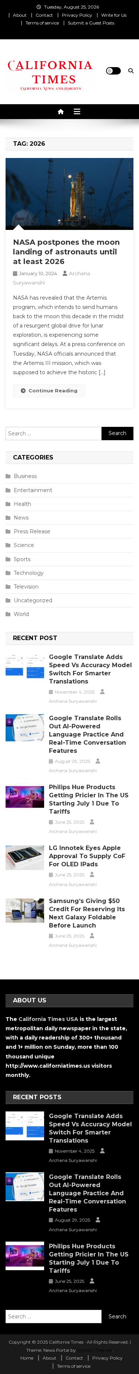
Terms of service (42, 23)
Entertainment (33, 490)
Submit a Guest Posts (91, 23)
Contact (44, 15)
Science (24, 545)
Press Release (32, 531)
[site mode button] (113, 71)
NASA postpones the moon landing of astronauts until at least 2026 (66, 252)
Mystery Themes (94, 1350)
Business (25, 476)
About (20, 15)
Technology (29, 573)
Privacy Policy (77, 15)
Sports (22, 559)
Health (22, 504)
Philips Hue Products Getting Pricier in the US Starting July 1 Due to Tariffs (89, 799)
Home (26, 1358)
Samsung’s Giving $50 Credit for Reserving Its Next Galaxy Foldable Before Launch (87, 913)
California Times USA (48, 1019)
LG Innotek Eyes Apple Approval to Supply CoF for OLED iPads (87, 856)
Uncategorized (33, 600)
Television (26, 586)
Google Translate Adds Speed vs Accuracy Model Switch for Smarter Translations (90, 669)
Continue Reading (53, 390)
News (21, 517)
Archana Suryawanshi (73, 701)
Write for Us (113, 15)
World (21, 614)
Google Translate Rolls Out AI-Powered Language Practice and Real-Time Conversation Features (87, 734)
